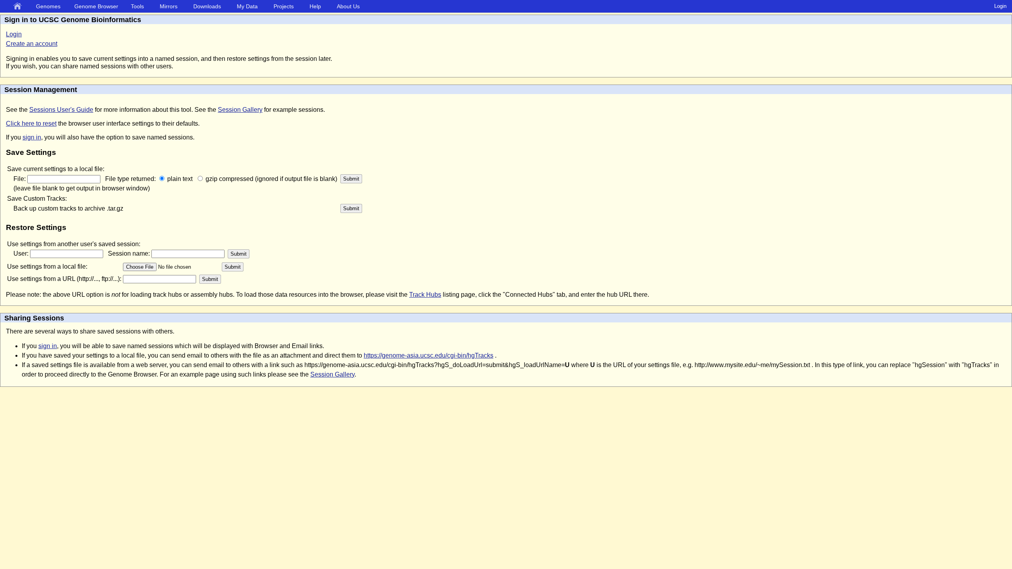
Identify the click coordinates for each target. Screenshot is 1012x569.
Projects (284, 6)
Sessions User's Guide (61, 109)
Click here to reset (31, 123)
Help (315, 6)
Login (1000, 6)
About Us (348, 6)
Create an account (31, 43)
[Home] (19, 6)
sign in (32, 137)
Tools (137, 6)
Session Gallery (240, 109)
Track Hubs (425, 294)
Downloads (207, 6)
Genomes (48, 6)
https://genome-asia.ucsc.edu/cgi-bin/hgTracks (428, 355)
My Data (247, 6)
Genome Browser (96, 6)
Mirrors (168, 6)
